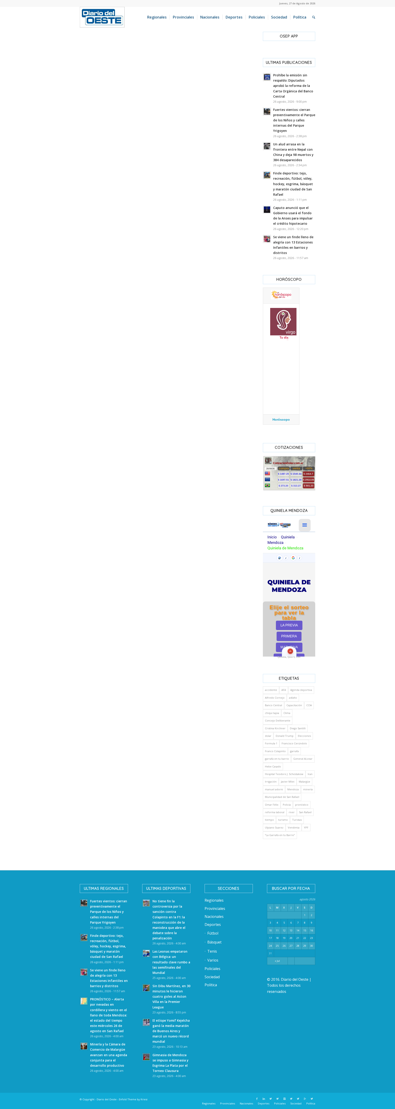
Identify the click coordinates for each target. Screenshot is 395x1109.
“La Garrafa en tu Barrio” (280, 835)
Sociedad (212, 976)
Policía (287, 804)
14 (297, 930)
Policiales (212, 968)
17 (270, 938)
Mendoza (293, 789)
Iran (310, 774)
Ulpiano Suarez (274, 827)
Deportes (213, 924)
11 (277, 930)
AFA (283, 690)
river (292, 812)
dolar (268, 736)
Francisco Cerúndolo (294, 743)
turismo (283, 819)
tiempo (269, 819)
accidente (271, 690)
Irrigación (271, 781)
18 (277, 938)
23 (311, 938)
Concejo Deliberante (277, 720)
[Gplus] (305, 1098)
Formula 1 (271, 743)
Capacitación (294, 705)
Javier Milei (287, 781)
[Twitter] (270, 1098)
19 (284, 938)
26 (284, 945)
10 (270, 930)
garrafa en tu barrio (277, 758)
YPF (306, 827)
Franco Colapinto (275, 751)
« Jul (277, 960)
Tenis (212, 951)
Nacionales (214, 916)
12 (284, 930)
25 (277, 945)
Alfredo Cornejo (275, 697)
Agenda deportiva (301, 690)
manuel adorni (274, 789)
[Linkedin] (263, 1098)
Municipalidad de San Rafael (282, 797)
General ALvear (302, 758)
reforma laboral (274, 812)
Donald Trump (285, 736)
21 (297, 938)
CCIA (309, 705)
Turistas (297, 819)
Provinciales (215, 908)
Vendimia (293, 827)
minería (308, 789)
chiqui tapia (272, 713)
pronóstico (301, 804)
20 (291, 938)
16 (311, 930)
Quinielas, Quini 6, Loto (289, 657)
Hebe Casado (273, 766)
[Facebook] (257, 1098)
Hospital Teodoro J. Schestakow (284, 774)
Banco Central (273, 705)
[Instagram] (284, 1098)
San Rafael (305, 812)
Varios (212, 960)
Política (211, 984)
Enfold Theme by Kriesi (133, 1099)
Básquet (214, 942)
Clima (286, 713)
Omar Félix (271, 804)
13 (291, 930)
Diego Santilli (298, 728)
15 (304, 930)
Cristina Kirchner (275, 728)
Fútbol (212, 933)
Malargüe (304, 781)
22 (304, 938)
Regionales (214, 900)
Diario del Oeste (107, 1099)
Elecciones (304, 736)
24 (270, 945)
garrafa (294, 751)
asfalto (293, 697)
